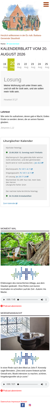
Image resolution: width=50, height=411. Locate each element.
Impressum (15, 402)
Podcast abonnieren (12, 306)
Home (3, 44)
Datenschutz (6, 402)
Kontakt (24, 402)
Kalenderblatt (13, 44)
